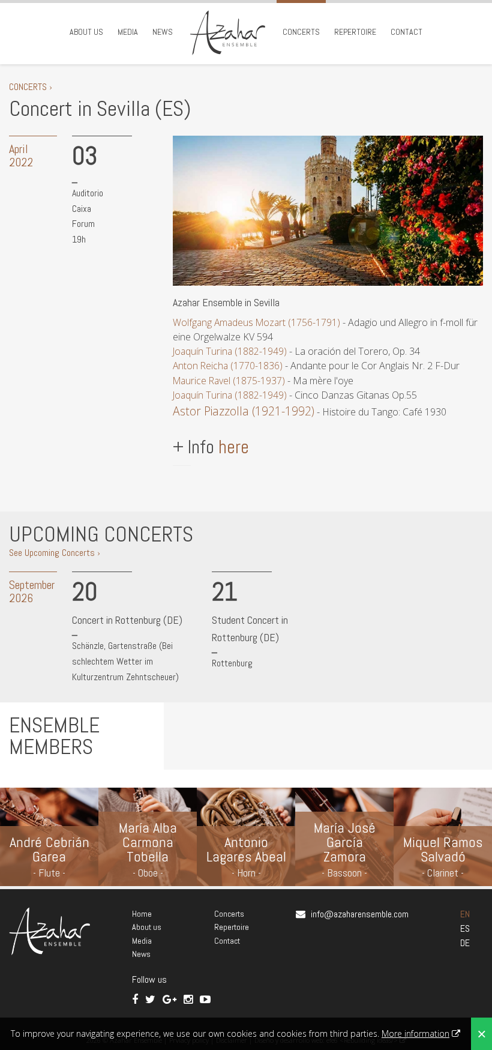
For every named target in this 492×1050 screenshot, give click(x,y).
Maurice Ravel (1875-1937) (229, 380)
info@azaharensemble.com (360, 914)
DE (465, 943)
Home (142, 913)
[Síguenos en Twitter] (151, 999)
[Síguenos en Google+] (171, 999)
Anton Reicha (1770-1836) (228, 365)
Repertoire (355, 31)
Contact (406, 31)
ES (465, 928)
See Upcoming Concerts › (54, 552)
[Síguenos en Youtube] (205, 999)
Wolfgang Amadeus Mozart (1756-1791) (256, 322)
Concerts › (30, 86)
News (162, 31)
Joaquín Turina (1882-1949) (230, 351)
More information (415, 1033)
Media (128, 31)
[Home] (227, 31)
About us (86, 31)
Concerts (301, 31)
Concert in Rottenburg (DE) (127, 620)
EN (465, 914)
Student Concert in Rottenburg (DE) (250, 628)
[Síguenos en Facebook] (136, 999)
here (233, 447)
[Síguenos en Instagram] (189, 999)
